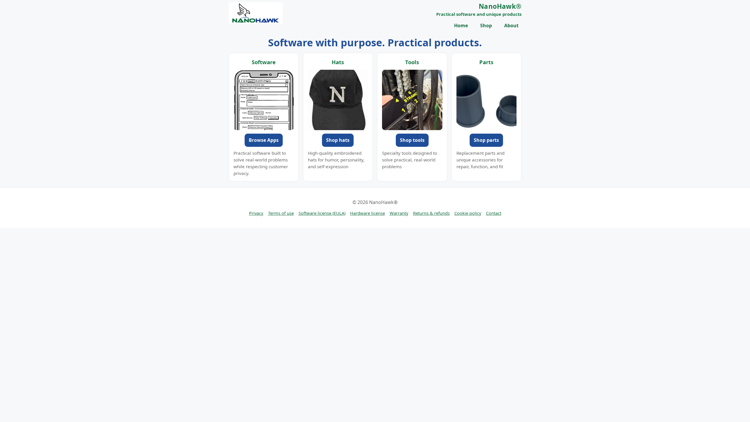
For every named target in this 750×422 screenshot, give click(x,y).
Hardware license (367, 213)
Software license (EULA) (322, 213)
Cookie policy (467, 213)
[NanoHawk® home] (256, 12)
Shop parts (486, 140)
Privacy (256, 213)
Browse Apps (264, 140)
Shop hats (338, 140)
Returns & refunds (431, 213)
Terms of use (281, 213)
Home (461, 25)
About (511, 25)
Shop (486, 25)
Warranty (399, 213)
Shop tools (412, 140)
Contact (493, 213)
